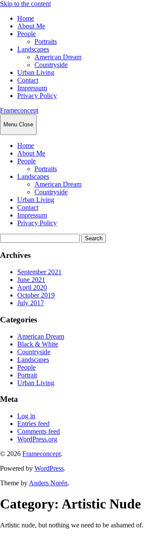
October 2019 (36, 295)
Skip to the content (25, 3)
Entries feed (33, 423)
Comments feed (38, 431)
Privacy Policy (37, 95)
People (26, 33)
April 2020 (32, 287)
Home (25, 18)
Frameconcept (19, 110)
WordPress (49, 468)
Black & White (37, 344)
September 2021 (39, 272)
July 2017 (30, 302)
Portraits (45, 41)
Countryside (51, 64)
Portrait (27, 375)
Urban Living (35, 72)
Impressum (32, 88)
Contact (27, 80)
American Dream (57, 57)
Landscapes (33, 49)
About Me (31, 26)
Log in (26, 416)
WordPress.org (37, 439)
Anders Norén (48, 483)
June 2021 (31, 279)
